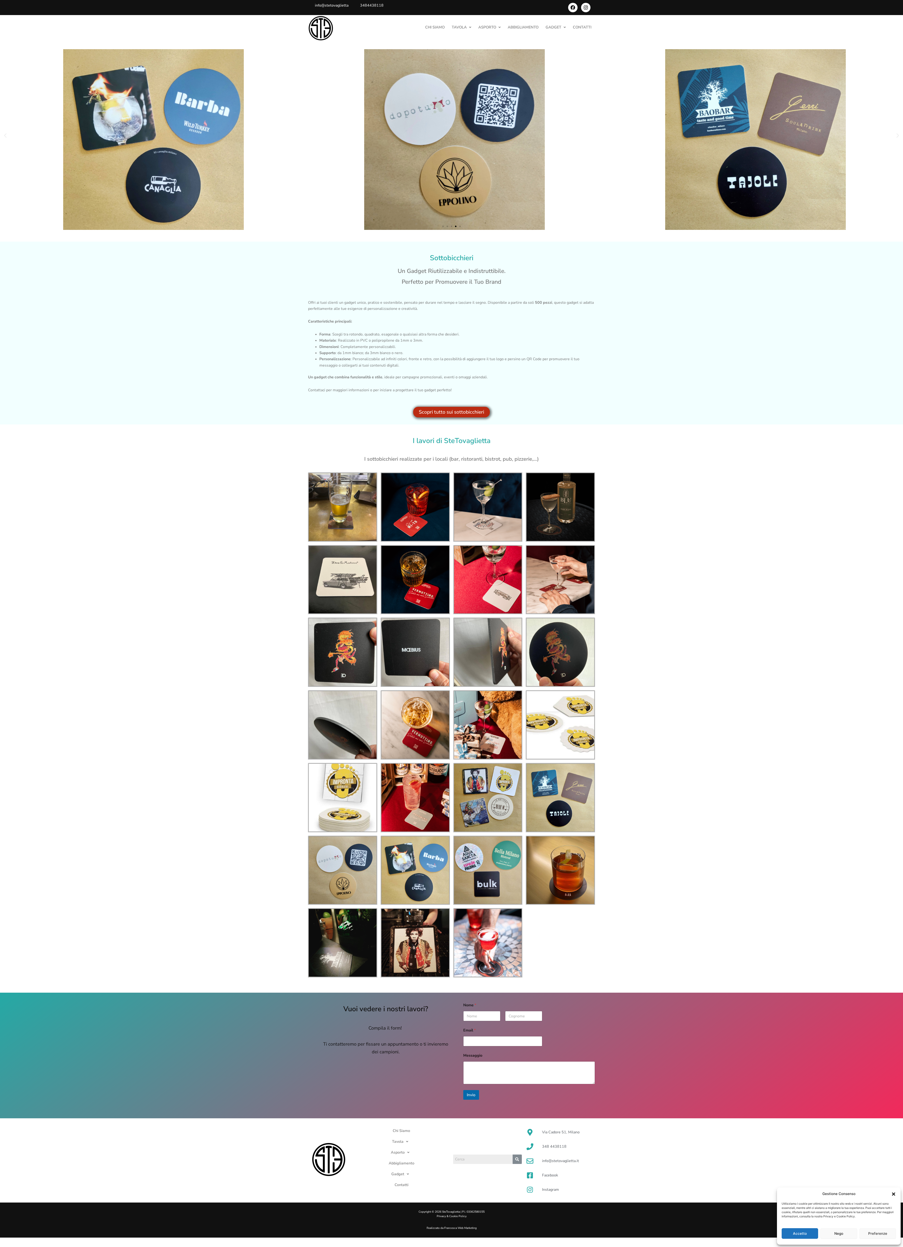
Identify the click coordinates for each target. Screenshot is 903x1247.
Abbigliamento (523, 27)
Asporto (487, 27)
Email (469, 1030)
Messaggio (472, 1055)
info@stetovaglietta (332, 5)
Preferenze (877, 1233)
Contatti (582, 27)
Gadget (553, 27)
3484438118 (372, 5)
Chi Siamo (435, 27)
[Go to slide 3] (451, 226)
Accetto (800, 1233)
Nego (838, 1233)
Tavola (459, 27)
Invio (471, 1095)
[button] (893, 1194)
